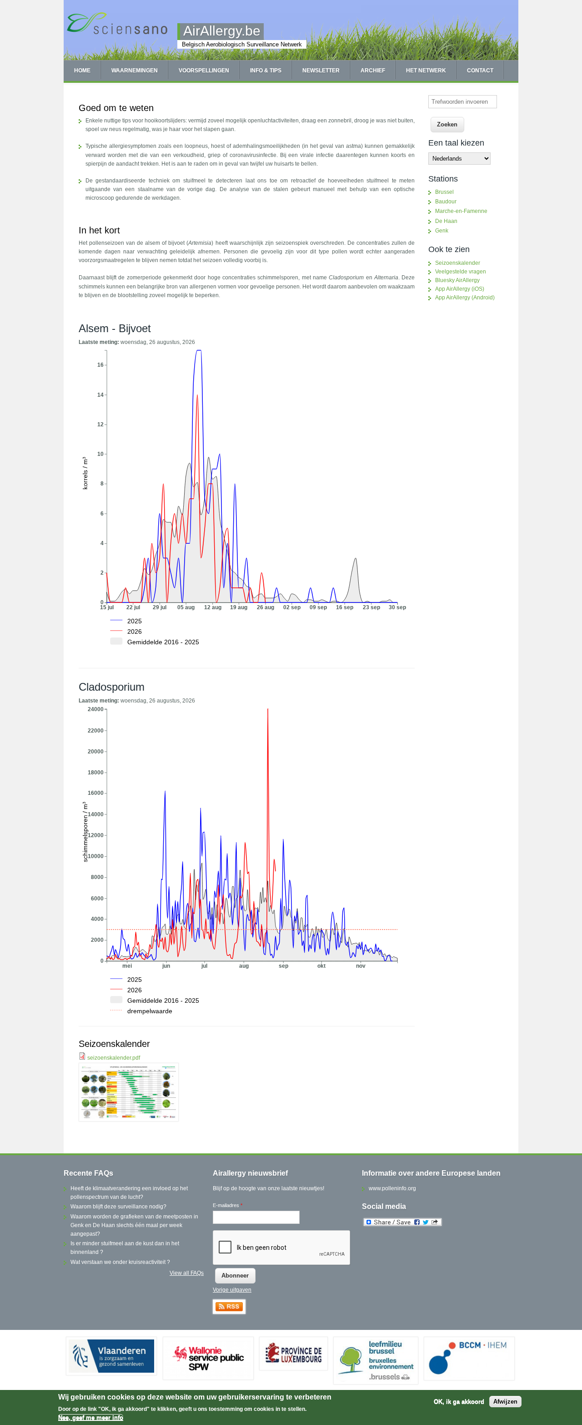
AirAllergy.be (222, 30)
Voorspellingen (204, 70)
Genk (441, 230)
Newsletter (321, 70)
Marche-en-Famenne (461, 211)
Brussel (444, 192)
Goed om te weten (116, 108)
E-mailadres (227, 1205)
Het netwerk (426, 70)
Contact (480, 70)
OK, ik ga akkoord (459, 1401)
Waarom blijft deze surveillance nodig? (118, 1206)
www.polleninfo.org (392, 1188)
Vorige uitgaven (232, 1290)
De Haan (446, 221)
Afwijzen (505, 1401)
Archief (373, 70)
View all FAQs (187, 1273)
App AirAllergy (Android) (465, 297)
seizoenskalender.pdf (113, 1058)
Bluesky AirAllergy (457, 280)
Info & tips (265, 70)
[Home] (117, 33)
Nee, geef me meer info (90, 1417)
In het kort (99, 230)
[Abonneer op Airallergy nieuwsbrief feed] (229, 1312)
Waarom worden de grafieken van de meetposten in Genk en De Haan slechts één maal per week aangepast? (134, 1225)
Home (82, 70)
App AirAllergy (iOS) (459, 289)
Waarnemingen (134, 70)
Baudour (446, 201)
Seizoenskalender (114, 1044)
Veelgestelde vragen (460, 271)
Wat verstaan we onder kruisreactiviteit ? (120, 1262)
